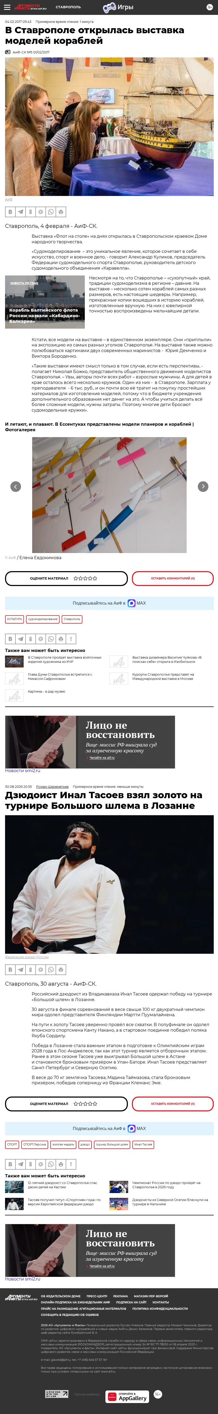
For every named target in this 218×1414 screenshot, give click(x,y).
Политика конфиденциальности (160, 1309)
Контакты (161, 1302)
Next (203, 487)
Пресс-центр (97, 1296)
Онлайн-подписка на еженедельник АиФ (75, 1302)
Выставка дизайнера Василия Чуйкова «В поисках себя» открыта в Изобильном (167, 659)
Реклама (120, 1296)
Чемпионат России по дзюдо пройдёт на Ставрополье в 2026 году (166, 1185)
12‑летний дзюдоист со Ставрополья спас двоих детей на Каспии (62, 1185)
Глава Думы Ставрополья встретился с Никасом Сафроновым (60, 676)
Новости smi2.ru (22, 770)
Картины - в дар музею (46, 691)
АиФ (8, 199)
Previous (16, 487)
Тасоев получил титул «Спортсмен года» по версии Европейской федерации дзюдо (64, 1202)
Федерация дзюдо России (27, 957)
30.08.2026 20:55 (18, 787)
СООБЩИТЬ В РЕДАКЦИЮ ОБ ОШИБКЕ (70, 1315)
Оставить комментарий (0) (173, 578)
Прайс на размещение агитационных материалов (83, 1309)
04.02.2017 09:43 (18, 22)
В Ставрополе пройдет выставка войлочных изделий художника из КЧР (64, 659)
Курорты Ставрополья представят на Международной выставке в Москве (163, 676)
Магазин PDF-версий (151, 1296)
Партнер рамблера (86, 1394)
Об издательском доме (61, 1296)
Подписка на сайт (131, 1302)
